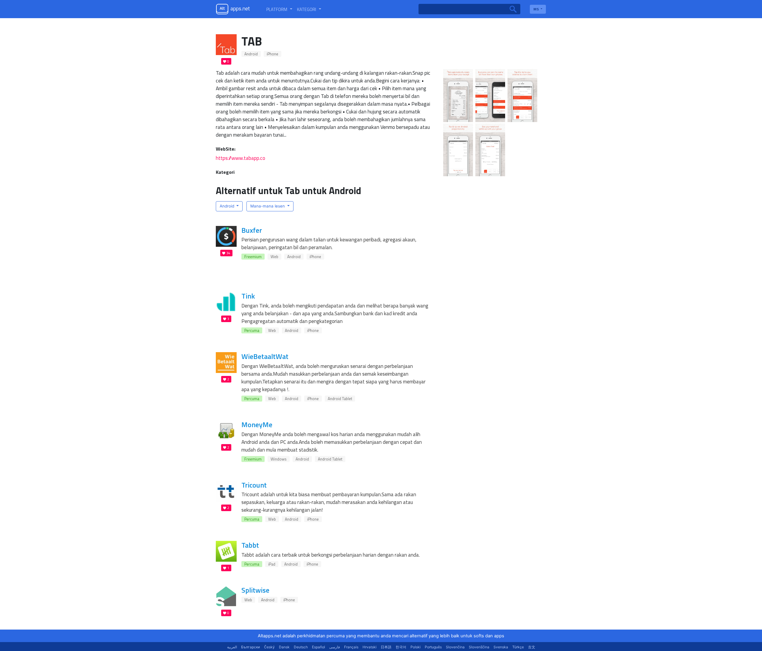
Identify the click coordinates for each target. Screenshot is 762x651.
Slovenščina (479, 647)
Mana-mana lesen (268, 206)
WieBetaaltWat (264, 356)
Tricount (254, 485)
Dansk (284, 647)
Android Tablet (340, 399)
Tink (248, 296)
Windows (279, 459)
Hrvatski (370, 647)
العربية (232, 647)
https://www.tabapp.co (240, 158)
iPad (271, 564)
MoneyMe (256, 424)
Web (274, 257)
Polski (415, 647)
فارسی (334, 647)
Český (269, 647)
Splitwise (255, 590)
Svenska (501, 647)
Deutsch (301, 647)
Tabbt (250, 545)
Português (433, 647)
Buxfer (251, 230)
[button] (279, 9)
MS (536, 9)
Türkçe (518, 647)
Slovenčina (455, 647)
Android (251, 54)
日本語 (386, 647)
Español (318, 647)
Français (351, 647)
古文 (531, 647)
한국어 (401, 647)
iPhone (272, 54)
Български (250, 647)
